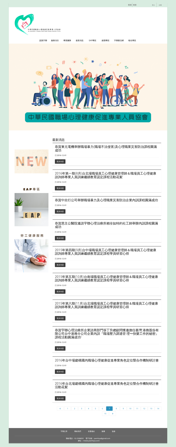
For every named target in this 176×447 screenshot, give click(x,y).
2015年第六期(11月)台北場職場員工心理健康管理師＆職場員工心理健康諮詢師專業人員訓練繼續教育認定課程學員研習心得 (106, 305)
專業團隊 (67, 40)
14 (158, 408)
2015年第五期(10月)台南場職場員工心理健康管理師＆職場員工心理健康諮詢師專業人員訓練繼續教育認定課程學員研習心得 (106, 278)
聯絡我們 (77, 431)
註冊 (160, 5)
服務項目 (55, 40)
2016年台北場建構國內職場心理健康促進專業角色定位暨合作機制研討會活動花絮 (107, 385)
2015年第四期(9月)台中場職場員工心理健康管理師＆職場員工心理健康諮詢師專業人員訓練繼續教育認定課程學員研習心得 (105, 252)
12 (144, 408)
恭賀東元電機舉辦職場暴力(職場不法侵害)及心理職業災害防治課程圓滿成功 (106, 148)
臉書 (103, 431)
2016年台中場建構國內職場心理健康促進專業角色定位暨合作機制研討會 (107, 360)
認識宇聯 (43, 40)
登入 (153, 5)
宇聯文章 (64, 431)
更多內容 (60, 161)
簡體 (135, 5)
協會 (113, 431)
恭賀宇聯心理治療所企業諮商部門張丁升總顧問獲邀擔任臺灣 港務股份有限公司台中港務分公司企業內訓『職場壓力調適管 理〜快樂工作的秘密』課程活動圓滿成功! (107, 333)
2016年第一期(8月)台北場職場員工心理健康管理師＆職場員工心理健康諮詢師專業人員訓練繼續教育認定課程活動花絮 (105, 175)
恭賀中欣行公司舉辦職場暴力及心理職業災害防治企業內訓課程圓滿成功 (106, 200)
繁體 (130, 5)
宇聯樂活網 (119, 40)
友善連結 (91, 431)
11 (137, 408)
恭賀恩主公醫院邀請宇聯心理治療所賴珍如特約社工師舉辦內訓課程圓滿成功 (106, 225)
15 (105, 413)
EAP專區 (92, 40)
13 (151, 408)
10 (130, 408)
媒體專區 (105, 40)
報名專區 (132, 40)
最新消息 (79, 40)
